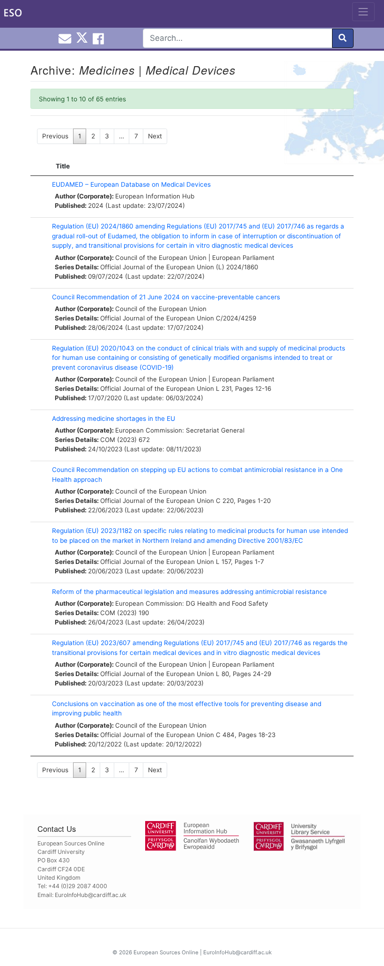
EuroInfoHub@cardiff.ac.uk (90, 894)
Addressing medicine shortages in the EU (113, 418)
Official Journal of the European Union (157, 267)
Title (63, 166)
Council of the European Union (161, 257)
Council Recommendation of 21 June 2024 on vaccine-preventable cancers (166, 297)
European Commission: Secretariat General (179, 430)
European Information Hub (154, 196)
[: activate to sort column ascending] (38, 166)
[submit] (343, 38)
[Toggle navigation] (363, 11)
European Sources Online (166, 952)
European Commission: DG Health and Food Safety (191, 603)
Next (155, 136)
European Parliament (243, 257)
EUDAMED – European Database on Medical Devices (131, 184)
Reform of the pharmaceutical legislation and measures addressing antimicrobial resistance (189, 591)
